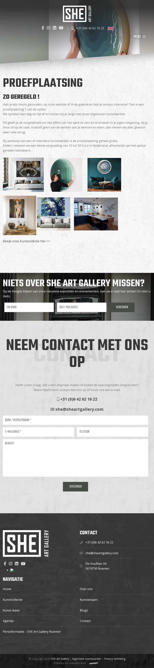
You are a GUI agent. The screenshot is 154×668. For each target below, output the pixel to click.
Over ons (86, 589)
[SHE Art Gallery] (77, 14)
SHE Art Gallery (60, 658)
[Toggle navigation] (144, 36)
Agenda (8, 621)
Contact (85, 621)
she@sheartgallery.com (78, 409)
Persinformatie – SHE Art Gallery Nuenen (32, 632)
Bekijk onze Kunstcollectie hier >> (26, 241)
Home (7, 589)
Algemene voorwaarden (86, 658)
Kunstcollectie (12, 600)
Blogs (84, 610)
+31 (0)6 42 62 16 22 (89, 28)
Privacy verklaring (114, 658)
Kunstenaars (89, 600)
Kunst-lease (11, 610)
